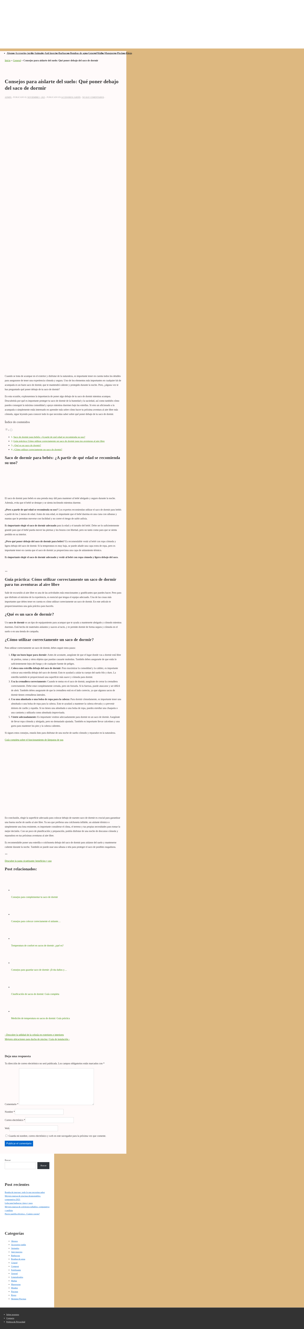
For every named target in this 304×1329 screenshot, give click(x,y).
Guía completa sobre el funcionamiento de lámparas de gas (34, 739)
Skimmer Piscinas (18, 1299)
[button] (9, 430)
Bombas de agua (79, 53)
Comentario (11, 1104)
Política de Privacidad (15, 1322)
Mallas (100, 53)
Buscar (8, 1160)
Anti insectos (51, 53)
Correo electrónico (14, 1120)
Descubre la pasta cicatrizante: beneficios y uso (28, 861)
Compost (15, 1266)
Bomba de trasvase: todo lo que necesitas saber (25, 1192)
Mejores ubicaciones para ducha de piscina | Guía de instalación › (37, 1039)
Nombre (9, 1111)
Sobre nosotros (12, 1314)
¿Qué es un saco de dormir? (27, 445)
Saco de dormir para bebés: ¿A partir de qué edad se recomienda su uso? (49, 437)
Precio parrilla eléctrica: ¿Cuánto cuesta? (22, 1214)
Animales (39, 53)
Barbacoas (64, 53)
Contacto (10, 1318)
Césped (14, 1262)
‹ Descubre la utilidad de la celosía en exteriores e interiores (34, 1034)
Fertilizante (16, 1270)
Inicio (7, 60)
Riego (129, 53)
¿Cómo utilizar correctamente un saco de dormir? (37, 449)
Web (7, 1128)
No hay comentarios (93, 97)
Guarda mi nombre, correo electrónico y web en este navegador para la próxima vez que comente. (57, 1136)
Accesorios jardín (24, 53)
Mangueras (110, 53)
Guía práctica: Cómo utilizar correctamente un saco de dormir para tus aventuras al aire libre (59, 441)
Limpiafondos (17, 1277)
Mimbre (14, 1288)
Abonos (11, 53)
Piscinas (121, 53)
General (92, 53)
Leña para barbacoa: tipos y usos (19, 1203)
